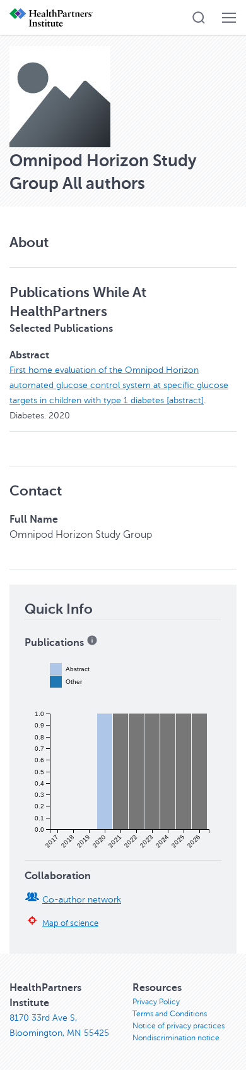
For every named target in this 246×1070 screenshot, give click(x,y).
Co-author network (81, 899)
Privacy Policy (156, 1001)
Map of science (70, 923)
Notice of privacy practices (178, 1025)
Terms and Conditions (169, 1013)
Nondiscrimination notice (176, 1037)
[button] (198, 17)
